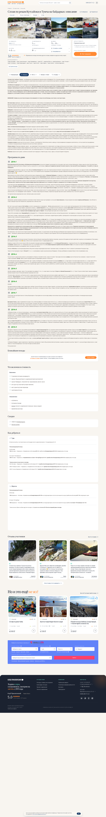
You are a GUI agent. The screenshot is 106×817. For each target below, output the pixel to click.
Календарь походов (42, 685)
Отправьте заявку (35, 358)
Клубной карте (21, 422)
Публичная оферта (63, 682)
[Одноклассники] (88, 698)
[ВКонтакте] (81, 698)
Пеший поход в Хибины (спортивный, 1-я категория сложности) (83, 622)
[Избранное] (96, 2)
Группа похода (13, 66)
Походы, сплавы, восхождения (45, 682)
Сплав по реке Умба (16, 622)
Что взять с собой (57, 48)
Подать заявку (91, 357)
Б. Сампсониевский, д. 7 (86, 684)
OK (78, 813)
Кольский (14, 619)
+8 (49, 626)
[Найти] (70, 2)
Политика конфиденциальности (66, 685)
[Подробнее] (33, 630)
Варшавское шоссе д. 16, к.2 (87, 691)
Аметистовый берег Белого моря (51, 622)
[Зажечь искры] (102, 678)
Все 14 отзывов (15, 57)
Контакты (60, 687)
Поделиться (94, 12)
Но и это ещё (23, 591)
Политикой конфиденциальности (39, 814)
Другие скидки (15, 424)
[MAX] (92, 698)
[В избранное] (34, 598)
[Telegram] (85, 698)
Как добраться (56, 51)
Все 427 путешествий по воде (88, 593)
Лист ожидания (86, 54)
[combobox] (54, 2)
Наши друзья (61, 689)
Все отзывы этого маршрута (52, 583)
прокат (13, 406)
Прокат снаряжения (42, 687)
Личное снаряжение (42, 689)
